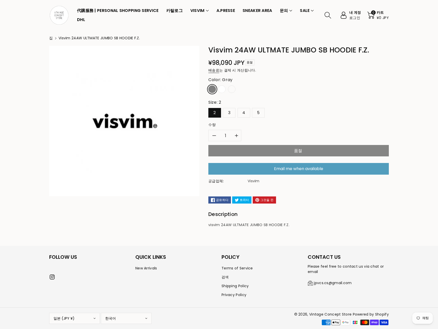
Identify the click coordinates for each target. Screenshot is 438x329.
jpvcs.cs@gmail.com (333, 282)
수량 (212, 124)
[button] (199, 11)
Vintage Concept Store (330, 314)
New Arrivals (146, 268)
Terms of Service (237, 268)
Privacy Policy (234, 294)
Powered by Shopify (371, 314)
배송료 (213, 70)
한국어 (110, 318)
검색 (225, 277)
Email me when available (298, 169)
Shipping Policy (235, 285)
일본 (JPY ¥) (64, 318)
